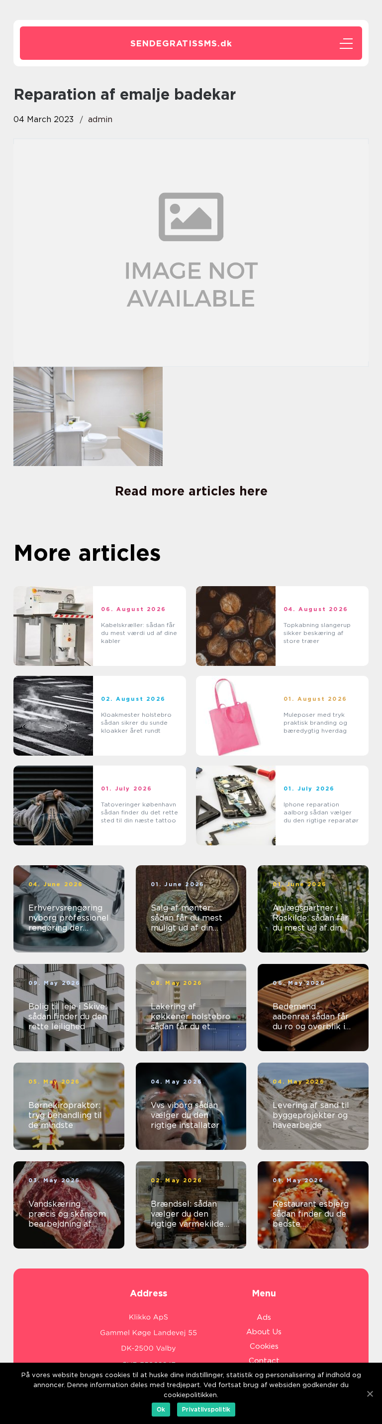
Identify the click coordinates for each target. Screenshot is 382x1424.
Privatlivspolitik (206, 1409)
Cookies (264, 1346)
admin (100, 119)
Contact (264, 1360)
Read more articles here (191, 490)
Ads (264, 1317)
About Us (264, 1331)
